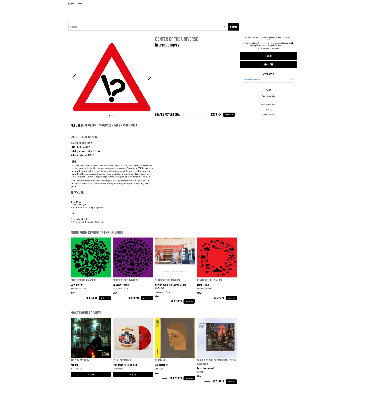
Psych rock (130, 125)
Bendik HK (160, 360)
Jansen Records (118, 369)
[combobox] (268, 79)
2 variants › (91, 375)
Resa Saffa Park (80, 360)
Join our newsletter (268, 115)
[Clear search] (225, 27)
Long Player (77, 284)
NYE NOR (200, 372)
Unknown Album (121, 284)
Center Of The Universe (176, 39)
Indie (117, 125)
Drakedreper (161, 364)
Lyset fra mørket (205, 368)
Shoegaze (105, 125)
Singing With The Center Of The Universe (170, 286)
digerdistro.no (273, 49)
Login (268, 55)
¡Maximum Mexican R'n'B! (125, 364)
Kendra (74, 364)
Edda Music (159, 369)
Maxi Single (203, 284)
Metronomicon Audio (87, 136)
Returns (268, 110)
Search (233, 26)
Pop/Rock (90, 125)
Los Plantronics (122, 360)
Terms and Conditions (268, 104)
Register (268, 64)
